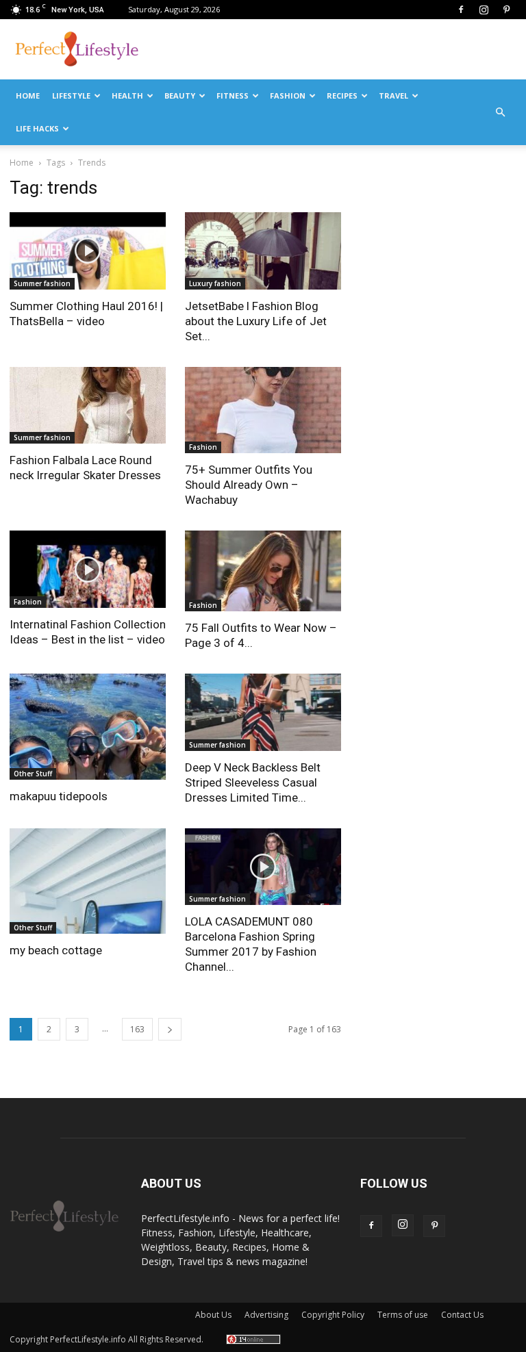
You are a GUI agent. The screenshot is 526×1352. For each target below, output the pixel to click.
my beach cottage (56, 950)
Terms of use (402, 1315)
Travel (393, 95)
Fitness (232, 95)
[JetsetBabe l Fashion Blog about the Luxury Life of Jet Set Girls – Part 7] (263, 251)
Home (28, 95)
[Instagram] (483, 9)
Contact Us (462, 1315)
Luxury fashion (215, 283)
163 (137, 1029)
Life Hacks (37, 128)
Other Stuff (33, 773)
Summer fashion (42, 283)
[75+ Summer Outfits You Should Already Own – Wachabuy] (263, 410)
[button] (500, 112)
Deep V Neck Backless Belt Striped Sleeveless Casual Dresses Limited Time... (253, 782)
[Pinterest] (506, 9)
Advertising (266, 1315)
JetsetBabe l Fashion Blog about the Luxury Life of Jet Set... (256, 321)
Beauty (179, 95)
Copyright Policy (332, 1315)
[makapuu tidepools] (88, 727)
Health (127, 95)
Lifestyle (71, 95)
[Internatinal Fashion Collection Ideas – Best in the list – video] (88, 569)
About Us (213, 1315)
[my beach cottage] (88, 881)
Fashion (287, 95)
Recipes (342, 95)
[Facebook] (461, 9)
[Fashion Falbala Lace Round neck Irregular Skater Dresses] (88, 405)
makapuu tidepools (59, 796)
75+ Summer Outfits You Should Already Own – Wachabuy (248, 485)
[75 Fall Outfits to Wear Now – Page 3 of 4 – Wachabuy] (263, 571)
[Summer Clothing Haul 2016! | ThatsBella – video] (88, 251)
